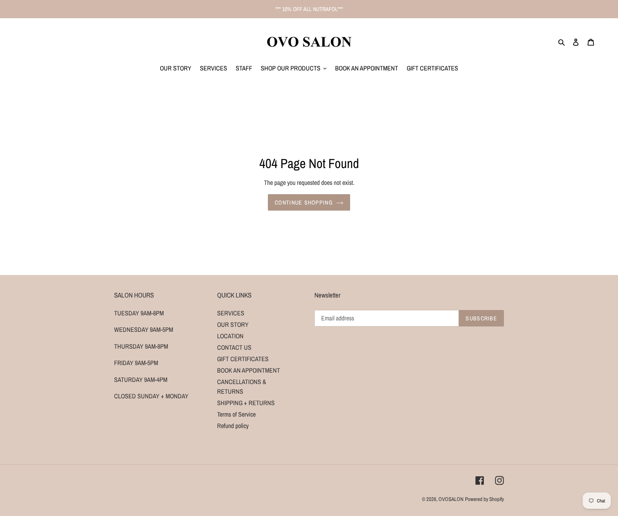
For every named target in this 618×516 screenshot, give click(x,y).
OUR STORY (233, 324)
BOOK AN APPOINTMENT (248, 370)
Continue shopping (304, 202)
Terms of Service (236, 414)
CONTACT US (234, 347)
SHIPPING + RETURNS (246, 402)
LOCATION (230, 335)
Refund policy (233, 425)
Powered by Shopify (484, 499)
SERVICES (230, 313)
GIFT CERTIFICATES (243, 358)
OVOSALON (451, 499)
